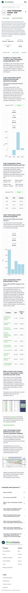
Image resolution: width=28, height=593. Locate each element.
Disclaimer (5, 587)
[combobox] (14, 7)
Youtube (20, 554)
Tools (4, 564)
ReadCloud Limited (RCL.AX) (8, 341)
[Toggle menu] (25, 2)
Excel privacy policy (7, 577)
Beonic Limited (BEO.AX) (7, 359)
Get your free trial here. (8, 425)
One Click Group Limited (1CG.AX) (7, 346)
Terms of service (7, 584)
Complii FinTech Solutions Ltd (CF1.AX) (7, 318)
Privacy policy (6, 581)
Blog (19, 551)
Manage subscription (8, 567)
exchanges (8, 421)
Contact (20, 564)
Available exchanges (7, 557)
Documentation (6, 551)
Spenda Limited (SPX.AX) (7, 324)
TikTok (19, 557)
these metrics (12, 417)
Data (4, 554)
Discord (19, 561)
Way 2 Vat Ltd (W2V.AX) (7, 354)
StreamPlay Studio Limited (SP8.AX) (8, 364)
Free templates (6, 561)
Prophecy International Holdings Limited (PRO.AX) (7, 335)
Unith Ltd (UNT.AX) (8, 350)
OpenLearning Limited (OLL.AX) (7, 328)
